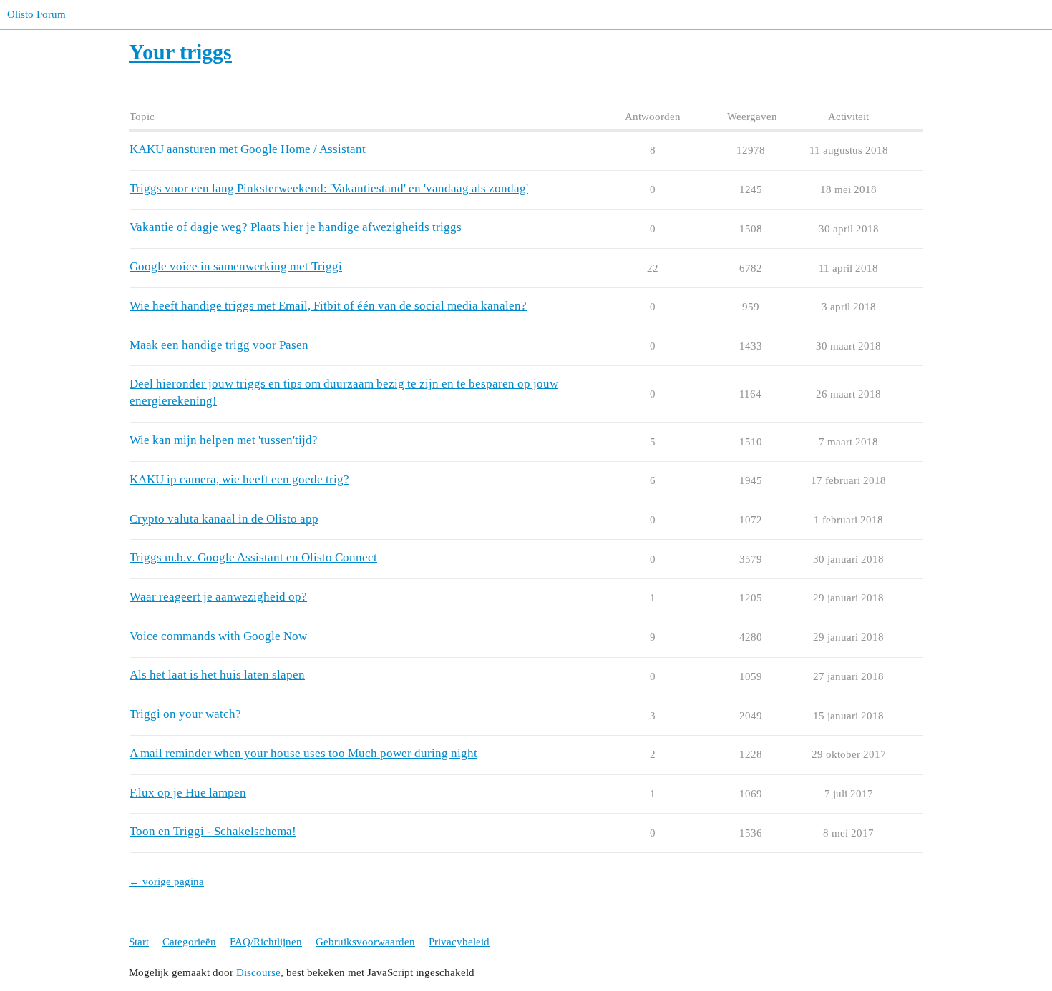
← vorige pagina (166, 881)
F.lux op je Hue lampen (188, 792)
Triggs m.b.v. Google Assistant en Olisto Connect (253, 557)
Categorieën (189, 941)
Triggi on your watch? (185, 714)
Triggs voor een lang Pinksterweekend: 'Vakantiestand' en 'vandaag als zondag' (329, 188)
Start (139, 941)
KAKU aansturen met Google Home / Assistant (248, 149)
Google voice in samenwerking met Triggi (236, 266)
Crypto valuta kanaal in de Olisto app (224, 519)
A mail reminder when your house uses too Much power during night (303, 753)
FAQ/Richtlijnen (266, 941)
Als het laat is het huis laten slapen (217, 674)
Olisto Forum (36, 14)
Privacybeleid (459, 941)
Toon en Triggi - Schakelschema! (213, 831)
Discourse (258, 972)
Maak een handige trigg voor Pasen (219, 345)
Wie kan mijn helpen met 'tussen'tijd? (224, 440)
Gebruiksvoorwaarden (365, 941)
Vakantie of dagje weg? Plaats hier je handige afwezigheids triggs (296, 227)
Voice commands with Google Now (218, 636)
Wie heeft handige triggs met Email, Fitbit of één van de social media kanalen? (328, 305)
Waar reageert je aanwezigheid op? (218, 596)
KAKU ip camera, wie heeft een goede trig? (239, 479)
